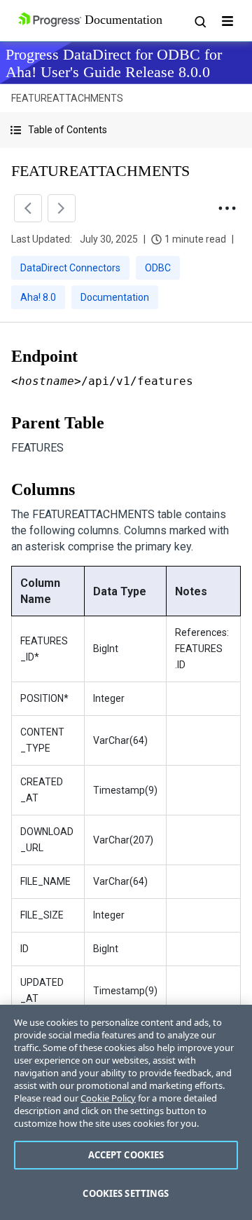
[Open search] (199, 21)
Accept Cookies (126, 1154)
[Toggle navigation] (227, 21)
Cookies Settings (126, 1193)
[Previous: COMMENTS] (28, 208)
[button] (126, 130)
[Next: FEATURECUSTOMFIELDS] (61, 208)
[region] (126, 1112)
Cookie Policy (108, 1098)
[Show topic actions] (227, 208)
